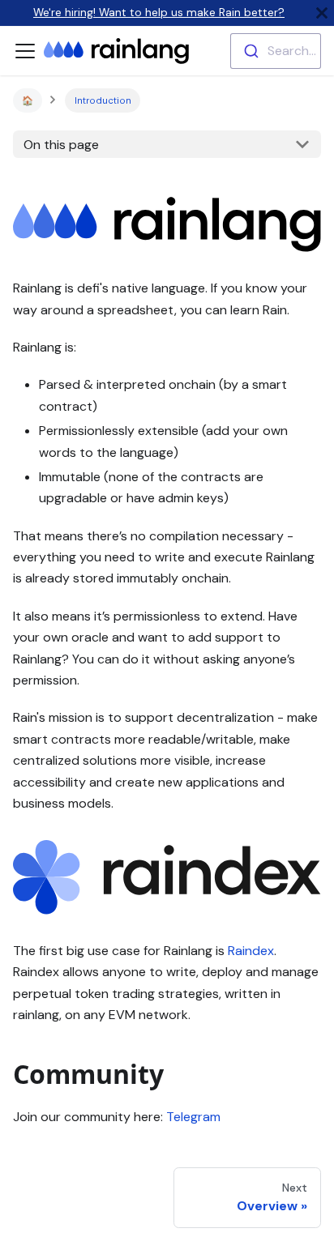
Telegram (193, 1116)
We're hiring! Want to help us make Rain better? (159, 12)
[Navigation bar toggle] (25, 51)
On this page (61, 144)
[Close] (322, 13)
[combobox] (275, 51)
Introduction (103, 100)
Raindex (251, 950)
